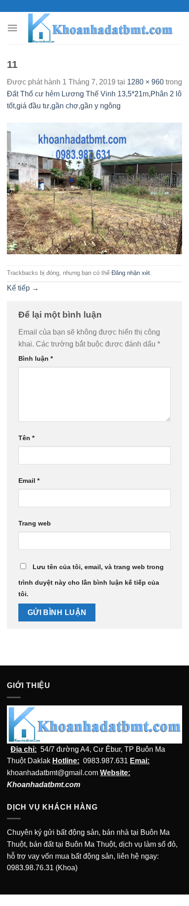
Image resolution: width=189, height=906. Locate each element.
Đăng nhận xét (130, 272)
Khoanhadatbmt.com (43, 785)
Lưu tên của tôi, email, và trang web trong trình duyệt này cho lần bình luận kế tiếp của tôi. (91, 580)
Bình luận (35, 358)
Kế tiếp (23, 288)
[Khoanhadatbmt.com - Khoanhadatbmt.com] (100, 28)
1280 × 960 (145, 82)
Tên (26, 438)
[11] (94, 188)
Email (28, 480)
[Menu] (12, 28)
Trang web (34, 523)
